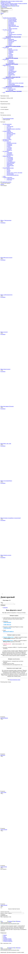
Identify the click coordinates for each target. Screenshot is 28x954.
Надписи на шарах (12, 21)
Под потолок (11, 41)
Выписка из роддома (13, 49)
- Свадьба (8, 141)
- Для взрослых (9, 126)
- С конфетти (9, 160)
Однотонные (11, 66)
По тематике (11, 23)
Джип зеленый (4, 829)
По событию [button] (6, 47)
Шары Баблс (11, 73)
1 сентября (10, 54)
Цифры (10, 35)
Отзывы (9, 2)
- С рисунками (9, 159)
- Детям (8, 125)
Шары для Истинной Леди (6, 294)
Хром (9, 75)
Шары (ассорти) (4, 332)
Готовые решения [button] (7, 38)
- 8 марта (8, 146)
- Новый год (9, 150)
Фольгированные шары (13, 26)
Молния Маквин (4, 718)
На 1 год (10, 33)
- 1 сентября (9, 147)
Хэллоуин (10, 55)
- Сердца (8, 170)
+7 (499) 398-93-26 (5, 4)
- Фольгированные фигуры (12, 175)
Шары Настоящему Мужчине (7, 406)
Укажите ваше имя (5, 911)
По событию (11, 22)
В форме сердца (11, 72)
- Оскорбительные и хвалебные (13, 128)
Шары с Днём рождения (6, 220)
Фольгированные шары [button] (8, 78)
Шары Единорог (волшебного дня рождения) (11, 518)
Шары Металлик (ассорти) (6, 257)
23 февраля (10, 52)
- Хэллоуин (9, 149)
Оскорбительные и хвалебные (15, 34)
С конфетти (10, 70)
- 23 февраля (9, 145)
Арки (9, 27)
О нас (5, 2)
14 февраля (10, 51)
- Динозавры (9, 152)
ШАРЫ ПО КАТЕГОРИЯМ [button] (9, 17)
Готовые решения (12, 20)
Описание (5, 607)
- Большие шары (10, 165)
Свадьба (10, 48)
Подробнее (3, 222)
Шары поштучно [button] (7, 65)
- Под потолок (9, 134)
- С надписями (9, 158)
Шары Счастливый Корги (6, 480)
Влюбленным (11, 62)
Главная (2, 2)
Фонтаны (10, 42)
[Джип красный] (15, 593)
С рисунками (11, 68)
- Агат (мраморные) (10, 162)
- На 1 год (8, 127)
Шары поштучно (12, 25)
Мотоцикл (3, 755)
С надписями (11, 67)
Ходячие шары (11, 84)
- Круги (8, 169)
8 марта (10, 53)
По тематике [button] (6, 59)
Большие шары (11, 74)
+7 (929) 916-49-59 (13, 4)
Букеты (10, 43)
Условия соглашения (22, 3)
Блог (4, 92)
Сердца (10, 80)
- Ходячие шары (10, 173)
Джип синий (3, 792)
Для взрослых (11, 32)
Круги (9, 79)
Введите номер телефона (6, 913)
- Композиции (9, 132)
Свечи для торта (12, 88)
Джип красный (4, 905)
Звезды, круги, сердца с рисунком (15, 83)
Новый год (10, 57)
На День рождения (12, 19)
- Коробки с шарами (10, 133)
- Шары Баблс (9, 164)
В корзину (3, 605)
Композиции (11, 39)
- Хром (8, 166)
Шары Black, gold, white (6, 443)
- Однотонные (9, 157)
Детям (9, 30)
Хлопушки (10, 90)
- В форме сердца (10, 163)
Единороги (10, 61)
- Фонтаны (8, 136)
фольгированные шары (15, 679)
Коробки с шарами (12, 40)
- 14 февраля (9, 144)
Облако (10, 45)
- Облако (8, 138)
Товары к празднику (12, 28)
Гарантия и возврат (13, 3)
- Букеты (8, 137)
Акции (2, 13)
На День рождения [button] (7, 29)
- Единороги (9, 153)
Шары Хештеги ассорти (6, 555)
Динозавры (10, 60)
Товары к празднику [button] (7, 87)
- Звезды (8, 171)
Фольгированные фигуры (14, 85)
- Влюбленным (9, 154)
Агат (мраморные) (12, 71)
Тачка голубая (4, 866)
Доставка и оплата (5, 3)
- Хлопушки (9, 179)
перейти (2, 184)
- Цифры (8, 130)
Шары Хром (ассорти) (5, 369)
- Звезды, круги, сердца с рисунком (14, 172)
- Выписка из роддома (11, 143)
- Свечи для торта (10, 178)
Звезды (9, 81)
